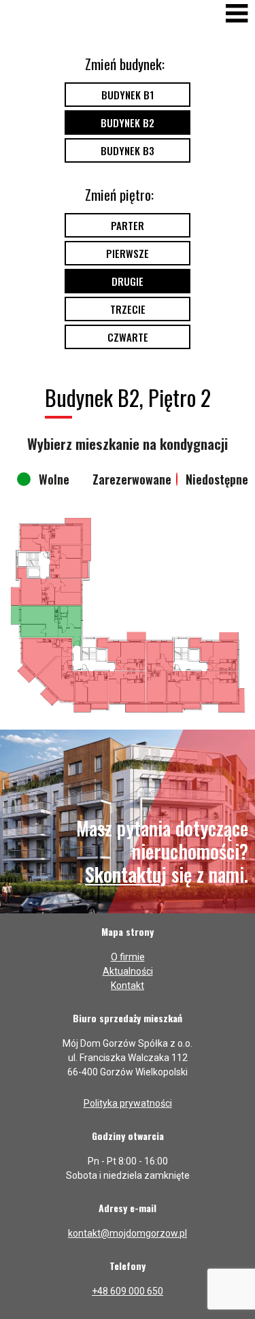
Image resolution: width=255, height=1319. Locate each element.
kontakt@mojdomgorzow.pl (127, 1233)
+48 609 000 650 (127, 1291)
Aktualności (128, 971)
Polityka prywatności (128, 1103)
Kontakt (127, 985)
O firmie (128, 956)
